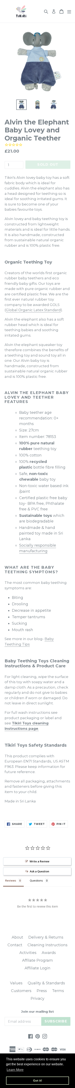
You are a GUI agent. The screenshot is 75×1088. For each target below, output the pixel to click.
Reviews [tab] (10, 880)
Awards (49, 952)
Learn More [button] (15, 1070)
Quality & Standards (46, 983)
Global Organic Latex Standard (33, 310)
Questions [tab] (36, 880)
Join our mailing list (37, 1011)
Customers (21, 991)
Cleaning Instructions (48, 945)
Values (16, 983)
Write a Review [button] (39, 861)
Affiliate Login (37, 968)
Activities (27, 952)
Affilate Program (37, 960)
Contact (15, 945)
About (17, 937)
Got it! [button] (37, 1080)
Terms (58, 991)
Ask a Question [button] (39, 871)
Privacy (37, 998)
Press (42, 991)
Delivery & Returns (45, 937)
